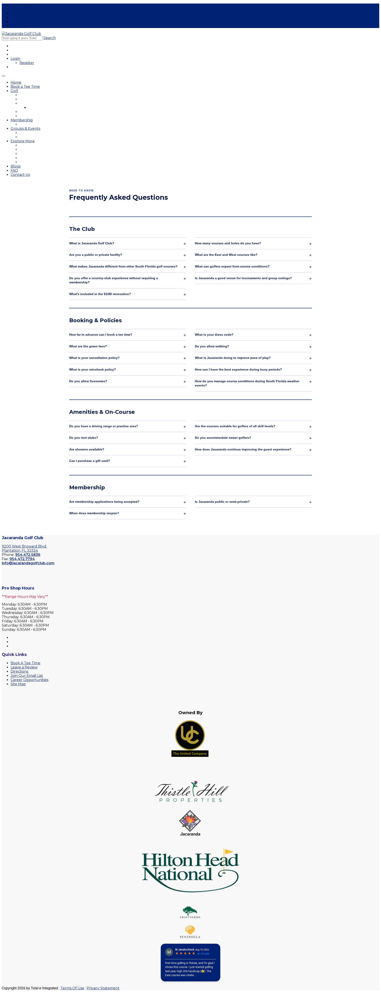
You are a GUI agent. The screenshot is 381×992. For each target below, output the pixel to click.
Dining (24, 149)
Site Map (18, 684)
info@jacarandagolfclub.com (28, 563)
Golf (14, 91)
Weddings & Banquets (36, 137)
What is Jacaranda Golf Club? (91, 243)
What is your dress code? (214, 334)
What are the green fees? (88, 346)
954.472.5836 (27, 555)
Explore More (23, 141)
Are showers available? (86, 449)
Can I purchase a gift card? (89, 461)
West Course (29, 99)
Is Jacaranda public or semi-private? (222, 501)
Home (16, 82)
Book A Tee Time (25, 663)
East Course (28, 95)
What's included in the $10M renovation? (100, 294)
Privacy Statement (103, 988)
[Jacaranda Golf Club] (21, 34)
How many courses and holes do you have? (228, 243)
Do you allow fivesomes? (88, 381)
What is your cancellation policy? (94, 358)
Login (15, 58)
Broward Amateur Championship (44, 154)
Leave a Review (24, 667)
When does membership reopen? (94, 513)
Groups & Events (25, 128)
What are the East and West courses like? (226, 254)
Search (49, 38)
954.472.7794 (22, 559)
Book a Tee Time (25, 87)
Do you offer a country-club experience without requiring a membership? (113, 280)
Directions (19, 671)
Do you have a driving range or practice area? (103, 426)
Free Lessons (22, 6)
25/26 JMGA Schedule (36, 124)
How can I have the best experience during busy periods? (238, 369)
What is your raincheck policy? (92, 369)
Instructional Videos (43, 107)
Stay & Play (28, 112)
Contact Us (20, 175)
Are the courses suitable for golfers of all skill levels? (235, 426)
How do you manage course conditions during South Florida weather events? (247, 383)
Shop (23, 158)
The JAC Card (29, 145)
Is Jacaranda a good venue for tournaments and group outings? (243, 278)
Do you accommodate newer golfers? (223, 437)
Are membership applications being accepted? (104, 501)
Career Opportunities (35, 162)
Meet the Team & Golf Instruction (44, 103)
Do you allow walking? (212, 346)
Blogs (16, 166)
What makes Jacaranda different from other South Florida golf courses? (123, 266)
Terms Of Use (72, 988)
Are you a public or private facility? (95, 254)
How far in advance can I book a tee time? (100, 334)
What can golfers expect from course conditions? (232, 266)
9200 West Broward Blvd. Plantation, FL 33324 (24, 548)
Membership (22, 120)
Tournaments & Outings (37, 133)
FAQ (14, 170)
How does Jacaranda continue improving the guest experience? (243, 449)
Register (26, 63)
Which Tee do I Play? (35, 116)
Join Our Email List (27, 676)
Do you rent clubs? (83, 437)
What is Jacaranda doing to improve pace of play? (233, 358)
